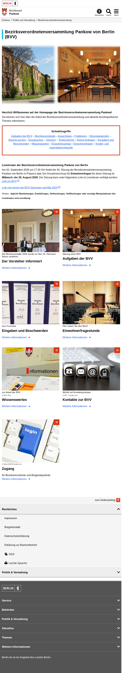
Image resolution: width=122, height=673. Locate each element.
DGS (11, 554)
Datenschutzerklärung (16, 536)
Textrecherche (66, 140)
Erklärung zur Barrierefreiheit (20, 545)
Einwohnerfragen (83, 143)
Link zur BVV (9, 181)
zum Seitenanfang (105, 500)
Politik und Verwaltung (24, 20)
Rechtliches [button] (9, 509)
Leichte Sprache (18, 563)
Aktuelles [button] (8, 628)
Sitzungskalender (99, 136)
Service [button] (6, 600)
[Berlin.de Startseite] (10, 3)
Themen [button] (7, 637)
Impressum (10, 518)
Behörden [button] (8, 609)
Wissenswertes (40, 143)
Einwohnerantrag (61, 143)
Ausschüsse (65, 136)
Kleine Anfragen (86, 140)
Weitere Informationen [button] (16, 646)
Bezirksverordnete (45, 136)
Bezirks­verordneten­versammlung (54, 20)
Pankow (6, 20)
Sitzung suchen (17, 140)
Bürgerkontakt (12, 527)
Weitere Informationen (14, 268)
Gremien (51, 140)
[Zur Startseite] (4, 12)
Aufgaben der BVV (21, 136)
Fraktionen (81, 136)
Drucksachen (35, 140)
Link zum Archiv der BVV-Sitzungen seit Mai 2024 (30, 187)
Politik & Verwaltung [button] (15, 572)
